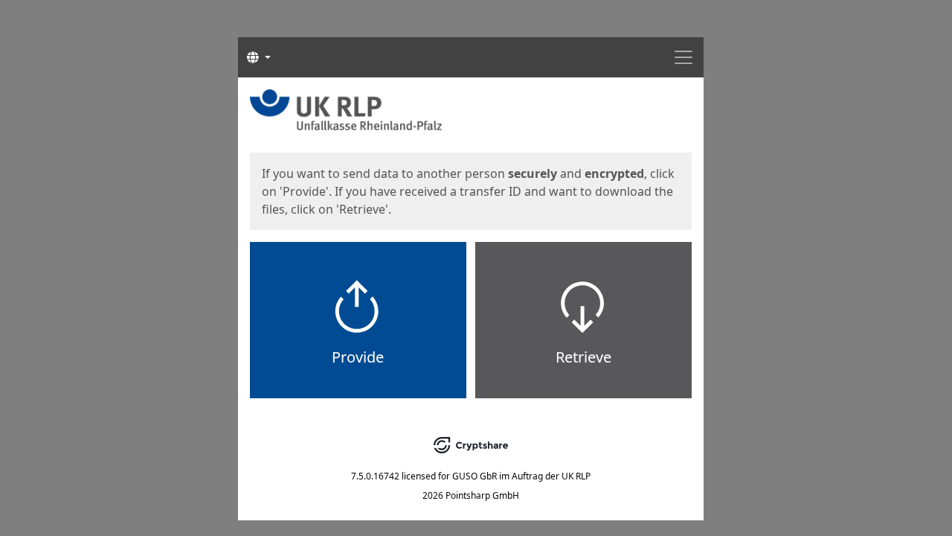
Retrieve (583, 357)
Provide (358, 357)
